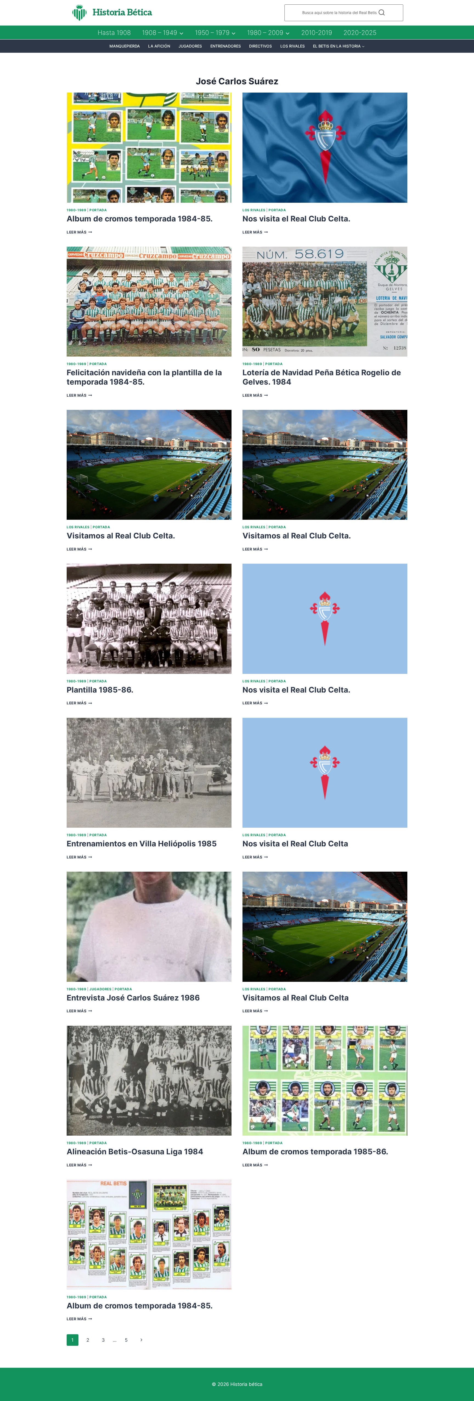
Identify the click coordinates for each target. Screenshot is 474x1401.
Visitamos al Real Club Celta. (121, 535)
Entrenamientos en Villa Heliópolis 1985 (142, 843)
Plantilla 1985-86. (100, 689)
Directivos (260, 46)
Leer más (79, 232)
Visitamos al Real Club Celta (295, 997)
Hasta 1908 (114, 33)
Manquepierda (124, 46)
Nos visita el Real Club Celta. (296, 218)
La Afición (159, 46)
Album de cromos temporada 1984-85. (140, 218)
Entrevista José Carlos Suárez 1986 (133, 997)
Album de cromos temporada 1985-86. (315, 1151)
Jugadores (190, 46)
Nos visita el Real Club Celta (295, 843)
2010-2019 (316, 33)
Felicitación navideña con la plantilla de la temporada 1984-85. (144, 377)
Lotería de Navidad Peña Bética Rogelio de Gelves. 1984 (321, 377)
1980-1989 (76, 210)
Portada (98, 210)
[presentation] (149, 148)
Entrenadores (225, 46)
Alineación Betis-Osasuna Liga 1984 (135, 1151)
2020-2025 (359, 33)
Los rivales (292, 46)
